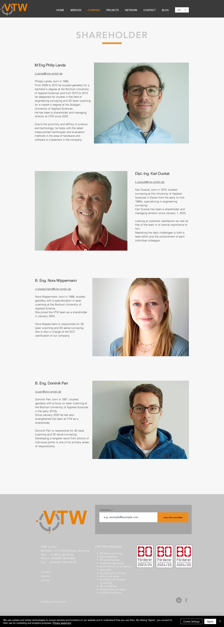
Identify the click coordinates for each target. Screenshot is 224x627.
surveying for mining (113, 572)
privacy (45, 580)
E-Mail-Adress (106, 510)
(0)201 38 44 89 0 (65, 558)
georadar (105, 569)
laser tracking (108, 556)
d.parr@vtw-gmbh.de (48, 391)
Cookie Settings (191, 621)
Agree (210, 621)
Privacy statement (62, 623)
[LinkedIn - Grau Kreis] (179, 600)
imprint (45, 576)
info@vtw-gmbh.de (62, 554)
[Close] (220, 621)
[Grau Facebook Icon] (186, 600)
